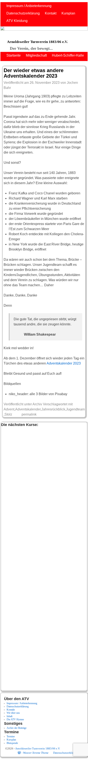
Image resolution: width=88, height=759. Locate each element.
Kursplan (68, 13)
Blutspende (12, 743)
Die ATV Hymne (15, 719)
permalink (29, 414)
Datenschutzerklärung (23, 13)
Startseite (13, 55)
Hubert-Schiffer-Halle (68, 55)
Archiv (37, 404)
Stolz (8, 414)
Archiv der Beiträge (16, 727)
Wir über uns (13, 712)
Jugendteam (75, 409)
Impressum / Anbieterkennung (28, 6)
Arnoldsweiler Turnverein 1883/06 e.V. (37, 42)
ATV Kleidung (17, 21)
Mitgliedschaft (36, 55)
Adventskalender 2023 (64, 363)
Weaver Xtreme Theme (35, 752)
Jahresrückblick (53, 409)
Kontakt (50, 13)
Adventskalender (28, 409)
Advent (9, 409)
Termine (11, 736)
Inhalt (9, 716)
